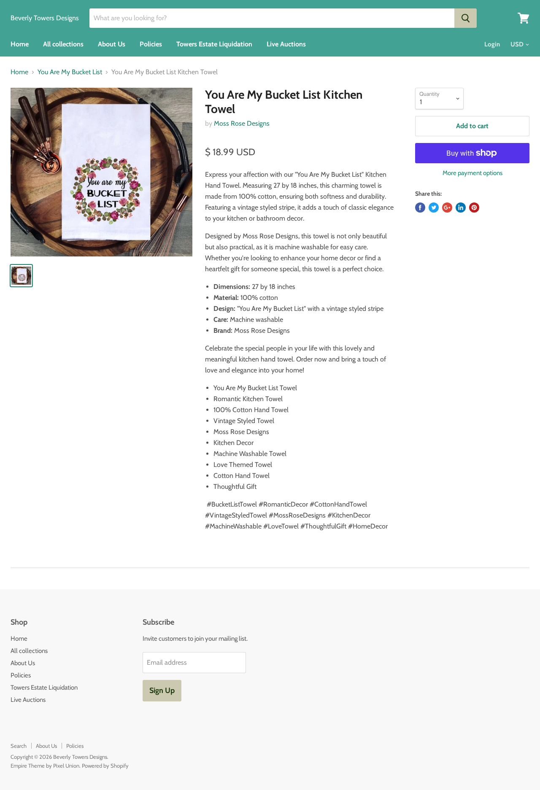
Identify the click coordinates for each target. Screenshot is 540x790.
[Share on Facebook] (420, 207)
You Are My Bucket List (70, 72)
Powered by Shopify (105, 765)
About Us (111, 44)
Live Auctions (286, 44)
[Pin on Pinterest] (474, 207)
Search (19, 745)
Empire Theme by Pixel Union (45, 765)
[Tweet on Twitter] (434, 207)
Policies (151, 44)
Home (20, 44)
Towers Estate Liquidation (214, 44)
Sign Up (162, 690)
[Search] (465, 18)
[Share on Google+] (447, 207)
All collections (63, 44)
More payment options (472, 173)
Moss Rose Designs (242, 123)
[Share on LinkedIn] (461, 207)
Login (492, 44)
